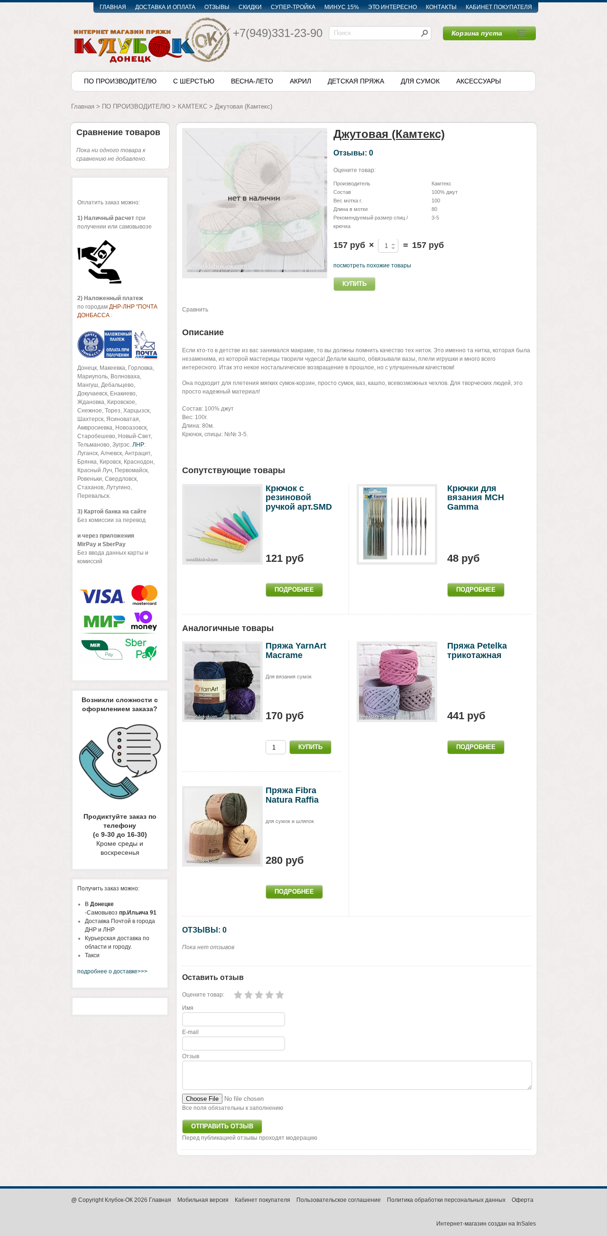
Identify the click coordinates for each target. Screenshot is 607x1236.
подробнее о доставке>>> (112, 971)
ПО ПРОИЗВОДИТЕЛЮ (120, 81)
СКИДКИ (250, 7)
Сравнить (195, 309)
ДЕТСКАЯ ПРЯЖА (356, 81)
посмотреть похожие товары (372, 265)
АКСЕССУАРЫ (478, 81)
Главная (82, 106)
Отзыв (190, 1056)
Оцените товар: (354, 170)
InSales (526, 1223)
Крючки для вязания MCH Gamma (475, 498)
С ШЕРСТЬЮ (193, 81)
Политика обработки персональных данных (446, 1200)
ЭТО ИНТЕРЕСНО (392, 7)
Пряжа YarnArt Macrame (296, 650)
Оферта (522, 1200)
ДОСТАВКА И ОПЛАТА (165, 7)
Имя (187, 1008)
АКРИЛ (300, 81)
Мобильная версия (203, 1200)
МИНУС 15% (341, 7)
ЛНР (138, 444)
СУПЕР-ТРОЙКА (293, 7)
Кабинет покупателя (262, 1200)
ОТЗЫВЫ (217, 7)
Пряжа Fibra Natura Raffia (292, 795)
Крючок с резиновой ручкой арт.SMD (299, 498)
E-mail (190, 1032)
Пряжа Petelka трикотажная (477, 650)
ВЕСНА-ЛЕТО (252, 81)
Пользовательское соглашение (338, 1200)
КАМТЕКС (192, 106)
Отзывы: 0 (353, 152)
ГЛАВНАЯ (113, 7)
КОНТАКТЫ (441, 7)
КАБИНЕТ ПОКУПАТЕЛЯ (499, 7)
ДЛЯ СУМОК (420, 81)
